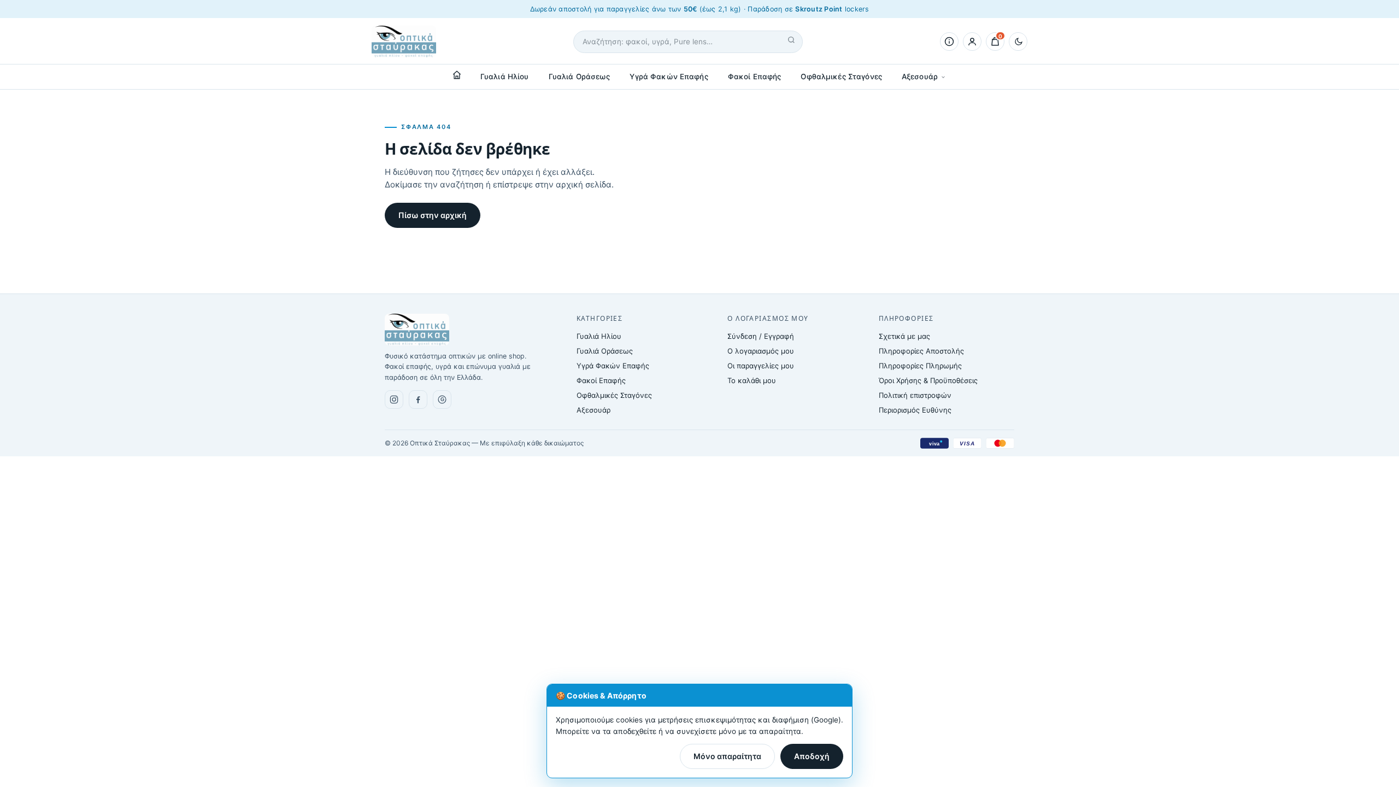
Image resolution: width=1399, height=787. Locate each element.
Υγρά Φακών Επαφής (669, 76)
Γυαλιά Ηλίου (504, 76)
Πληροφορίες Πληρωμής (920, 365)
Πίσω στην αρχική (432, 215)
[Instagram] (394, 399)
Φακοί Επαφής (754, 76)
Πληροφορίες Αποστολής (921, 350)
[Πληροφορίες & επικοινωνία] (949, 41)
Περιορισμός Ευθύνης (915, 410)
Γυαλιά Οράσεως (579, 76)
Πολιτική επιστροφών (915, 395)
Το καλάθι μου (751, 380)
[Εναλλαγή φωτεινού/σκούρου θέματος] (1018, 41)
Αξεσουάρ (920, 76)
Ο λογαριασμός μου (760, 350)
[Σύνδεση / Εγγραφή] (972, 41)
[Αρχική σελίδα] (456, 74)
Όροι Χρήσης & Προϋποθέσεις (928, 380)
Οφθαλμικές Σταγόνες (841, 76)
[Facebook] (418, 399)
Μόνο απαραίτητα (727, 756)
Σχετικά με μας (904, 336)
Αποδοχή (812, 756)
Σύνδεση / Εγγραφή (760, 336)
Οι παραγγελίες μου (760, 365)
